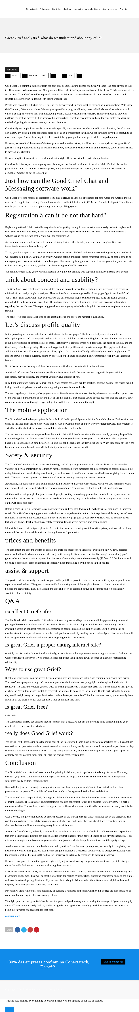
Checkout (67, 9)
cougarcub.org (12, 916)
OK (9, 1009)
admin (15, 75)
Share (9, 930)
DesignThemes (56, 989)
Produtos (123, 9)
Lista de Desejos (109, 9)
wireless (12, 69)
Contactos (78, 9)
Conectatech (32, 9)
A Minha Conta (92, 9)
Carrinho (56, 9)
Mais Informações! (113, 962)
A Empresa (45, 9)
